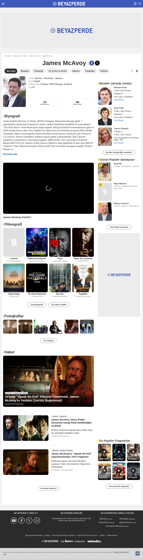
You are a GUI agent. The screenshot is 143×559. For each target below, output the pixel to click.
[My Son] (60, 278)
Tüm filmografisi (36, 305)
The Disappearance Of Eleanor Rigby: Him (126, 139)
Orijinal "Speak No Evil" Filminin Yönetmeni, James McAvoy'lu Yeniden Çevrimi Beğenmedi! (42, 398)
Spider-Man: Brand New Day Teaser (105, 459)
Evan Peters (119, 108)
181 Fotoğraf (48, 341)
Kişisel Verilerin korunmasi (87, 535)
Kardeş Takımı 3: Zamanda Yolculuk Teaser (119, 478)
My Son (60, 294)
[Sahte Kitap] (14, 278)
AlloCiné (103, 519)
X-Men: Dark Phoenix (122, 91)
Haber (9, 352)
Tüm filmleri (118, 100)
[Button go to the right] (137, 71)
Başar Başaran (120, 184)
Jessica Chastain (121, 128)
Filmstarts (124, 519)
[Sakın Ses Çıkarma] (83, 242)
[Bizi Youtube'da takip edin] (14, 520)
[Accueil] (69, 4)
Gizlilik (102, 535)
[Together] (83, 278)
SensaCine (103, 522)
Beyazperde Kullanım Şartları (64, 535)
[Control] (14, 242)
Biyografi (12, 116)
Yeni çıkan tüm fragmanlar (119, 486)
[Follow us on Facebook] (22, 520)
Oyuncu (25, 56)
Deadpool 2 (118, 94)
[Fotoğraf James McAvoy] (10, 327)
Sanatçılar (16, 56)
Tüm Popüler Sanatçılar (119, 227)
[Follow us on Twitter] (29, 520)
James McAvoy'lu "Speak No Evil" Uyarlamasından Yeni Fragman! (71, 455)
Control (14, 258)
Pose (60, 258)
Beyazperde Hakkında (34, 535)
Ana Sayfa (7, 56)
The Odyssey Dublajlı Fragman (134, 478)
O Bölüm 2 (118, 132)
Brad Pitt (117, 164)
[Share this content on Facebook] (91, 63)
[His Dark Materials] (37, 278)
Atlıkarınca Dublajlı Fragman (105, 478)
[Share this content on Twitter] (97, 63)
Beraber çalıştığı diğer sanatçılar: (119, 152)
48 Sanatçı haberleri (48, 488)
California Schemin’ (37, 258)
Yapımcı (59, 78)
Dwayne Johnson (121, 203)
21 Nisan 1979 (47, 84)
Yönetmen (49, 78)
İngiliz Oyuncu (34, 56)
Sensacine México (114, 526)
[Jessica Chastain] (105, 136)
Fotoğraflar (14, 316)
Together (83, 294)
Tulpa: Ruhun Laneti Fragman (119, 459)
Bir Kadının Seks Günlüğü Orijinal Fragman (134, 459)
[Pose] (60, 242)
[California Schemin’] (37, 242)
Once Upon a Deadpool (123, 97)
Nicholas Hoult (120, 87)
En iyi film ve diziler (59, 305)
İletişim (47, 535)
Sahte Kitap (14, 294)
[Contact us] (37, 520)
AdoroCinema (125, 522)
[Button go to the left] (132, 71)
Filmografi (13, 224)
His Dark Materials (37, 294)
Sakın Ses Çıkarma (83, 258)
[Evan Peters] (105, 116)
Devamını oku (10, 154)
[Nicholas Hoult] (105, 95)
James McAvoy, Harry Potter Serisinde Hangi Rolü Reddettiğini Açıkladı (71, 422)
